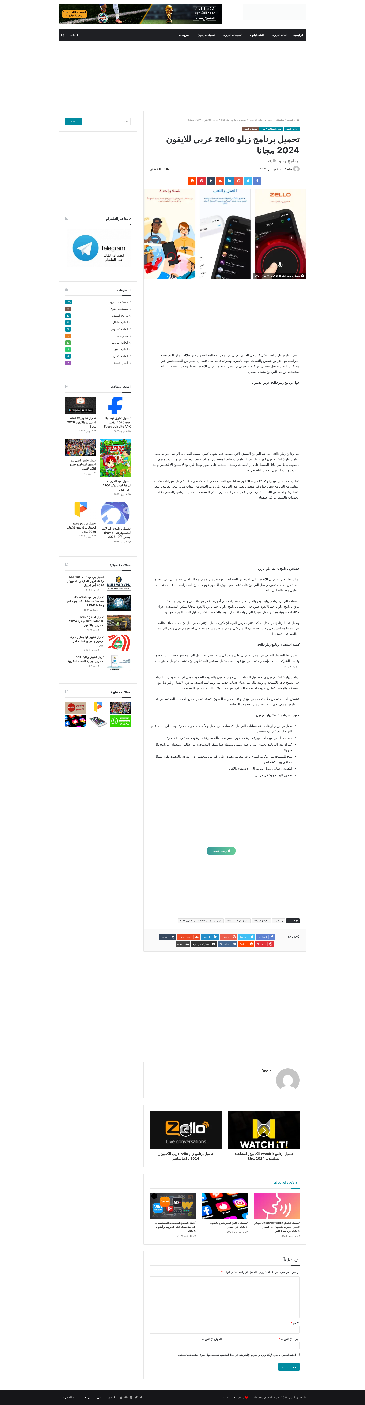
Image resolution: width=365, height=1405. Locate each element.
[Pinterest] (130, 1397)
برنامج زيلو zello (261, 920)
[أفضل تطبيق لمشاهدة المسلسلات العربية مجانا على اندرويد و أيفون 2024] (173, 1206)
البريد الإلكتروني (289, 1339)
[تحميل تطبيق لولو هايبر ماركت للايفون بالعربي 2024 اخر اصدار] (119, 643)
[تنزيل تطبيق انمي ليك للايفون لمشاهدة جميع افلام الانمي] (80, 447)
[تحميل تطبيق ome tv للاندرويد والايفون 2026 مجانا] (80, 405)
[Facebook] (141, 1397)
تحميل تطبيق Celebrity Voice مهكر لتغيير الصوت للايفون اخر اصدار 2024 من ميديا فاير (277, 1226)
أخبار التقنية (121, 362)
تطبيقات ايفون (206, 35)
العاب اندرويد (279, 35)
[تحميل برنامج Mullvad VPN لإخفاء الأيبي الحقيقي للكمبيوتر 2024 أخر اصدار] (119, 583)
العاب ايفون (257, 35)
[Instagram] (120, 1397)
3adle (288, 169)
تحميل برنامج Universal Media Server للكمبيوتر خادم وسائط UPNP (85, 601)
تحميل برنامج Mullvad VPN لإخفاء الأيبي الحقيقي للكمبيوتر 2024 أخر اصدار (85, 581)
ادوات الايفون (256, 119)
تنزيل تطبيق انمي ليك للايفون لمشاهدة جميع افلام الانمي (83, 464)
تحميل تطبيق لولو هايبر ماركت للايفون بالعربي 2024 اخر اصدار (86, 641)
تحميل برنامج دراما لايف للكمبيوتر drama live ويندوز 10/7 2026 (116, 532)
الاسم (295, 1323)
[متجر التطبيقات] (274, 12)
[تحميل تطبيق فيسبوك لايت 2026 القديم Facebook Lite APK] (115, 405)
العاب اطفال (120, 322)
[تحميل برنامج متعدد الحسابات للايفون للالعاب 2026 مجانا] (80, 510)
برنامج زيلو (278, 920)
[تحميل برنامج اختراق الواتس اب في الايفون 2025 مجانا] (120, 721)
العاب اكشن (120, 356)
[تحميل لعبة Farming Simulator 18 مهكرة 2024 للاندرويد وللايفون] (119, 623)
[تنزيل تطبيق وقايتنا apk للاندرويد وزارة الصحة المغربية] (119, 663)
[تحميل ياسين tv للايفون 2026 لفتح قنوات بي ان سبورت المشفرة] (75, 708)
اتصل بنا (98, 1397)
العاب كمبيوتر (120, 329)
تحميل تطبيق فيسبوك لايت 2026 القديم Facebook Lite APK (117, 422)
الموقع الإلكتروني (212, 1339)
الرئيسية (298, 35)
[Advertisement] (182, 75)
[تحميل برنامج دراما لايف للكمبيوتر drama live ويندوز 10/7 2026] (115, 513)
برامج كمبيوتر (119, 315)
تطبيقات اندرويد (232, 35)
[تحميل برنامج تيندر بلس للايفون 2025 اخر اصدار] (225, 1206)
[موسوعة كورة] (140, 14)
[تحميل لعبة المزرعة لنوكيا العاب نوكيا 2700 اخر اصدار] (115, 458)
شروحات (184, 35)
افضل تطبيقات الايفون (271, 128)
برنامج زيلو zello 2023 (237, 920)
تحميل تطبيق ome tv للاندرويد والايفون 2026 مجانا (81, 422)
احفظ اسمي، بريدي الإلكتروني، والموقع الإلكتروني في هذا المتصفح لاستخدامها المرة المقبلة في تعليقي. (237, 1354)
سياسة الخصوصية (70, 1397)
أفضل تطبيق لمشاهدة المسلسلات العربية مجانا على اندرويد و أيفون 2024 (175, 1226)
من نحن (87, 1397)
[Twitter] (136, 1397)
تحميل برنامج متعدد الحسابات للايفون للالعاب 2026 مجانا (81, 527)
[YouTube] (125, 1397)
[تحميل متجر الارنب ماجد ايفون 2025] (98, 721)
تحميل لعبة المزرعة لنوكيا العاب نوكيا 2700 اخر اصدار (117, 485)
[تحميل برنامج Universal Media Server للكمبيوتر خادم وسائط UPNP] (119, 603)
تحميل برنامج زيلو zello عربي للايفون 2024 (201, 920)
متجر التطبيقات (229, 1397)
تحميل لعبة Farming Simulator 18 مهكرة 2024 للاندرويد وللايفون (86, 621)
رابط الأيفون (220, 850)
